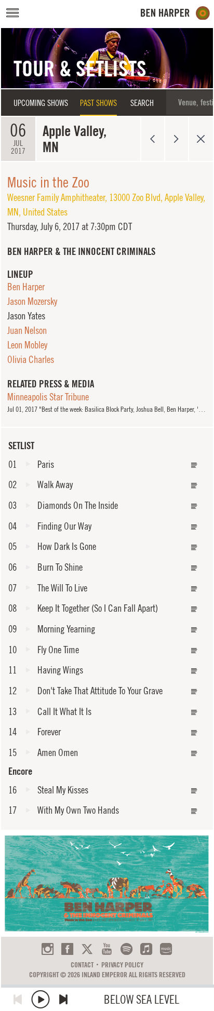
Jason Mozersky (32, 301)
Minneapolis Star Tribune (48, 396)
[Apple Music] (146, 949)
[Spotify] (126, 949)
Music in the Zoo (48, 182)
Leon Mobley (27, 345)
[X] (87, 949)
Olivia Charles (30, 359)
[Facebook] (67, 949)
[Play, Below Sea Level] (40, 999)
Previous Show (152, 139)
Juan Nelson (27, 330)
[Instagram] (48, 949)
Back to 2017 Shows (201, 139)
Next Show (177, 139)
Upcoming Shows (41, 103)
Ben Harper (26, 286)
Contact (82, 964)
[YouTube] (107, 949)
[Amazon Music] (166, 949)
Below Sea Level (141, 999)
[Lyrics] (194, 465)
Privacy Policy (122, 964)
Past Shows (98, 103)
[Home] (175, 13)
